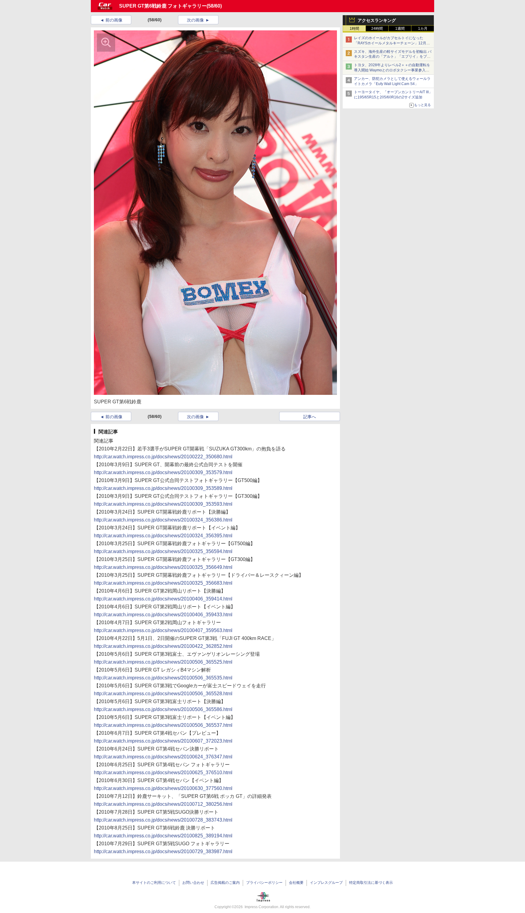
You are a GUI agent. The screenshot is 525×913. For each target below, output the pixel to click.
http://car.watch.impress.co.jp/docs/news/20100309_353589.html (163, 488)
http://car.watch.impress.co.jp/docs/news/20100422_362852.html (163, 646)
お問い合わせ (193, 883)
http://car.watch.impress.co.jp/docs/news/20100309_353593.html (163, 504)
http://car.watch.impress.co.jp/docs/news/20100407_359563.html (163, 630)
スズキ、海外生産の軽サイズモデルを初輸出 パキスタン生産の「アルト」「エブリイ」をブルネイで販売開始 (392, 57)
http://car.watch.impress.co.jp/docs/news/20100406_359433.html (163, 614)
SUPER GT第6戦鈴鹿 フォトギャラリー (163, 6)
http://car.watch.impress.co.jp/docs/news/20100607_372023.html (163, 741)
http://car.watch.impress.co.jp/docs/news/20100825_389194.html (163, 835)
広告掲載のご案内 (225, 883)
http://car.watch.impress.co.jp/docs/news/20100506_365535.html (163, 677)
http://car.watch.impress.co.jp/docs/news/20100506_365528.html (163, 693)
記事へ (309, 416)
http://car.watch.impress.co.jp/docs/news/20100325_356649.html (163, 567)
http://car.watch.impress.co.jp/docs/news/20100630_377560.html (163, 788)
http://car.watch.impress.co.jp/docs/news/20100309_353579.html (163, 472)
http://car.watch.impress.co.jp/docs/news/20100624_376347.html (163, 756)
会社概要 (296, 883)
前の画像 (113, 20)
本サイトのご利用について (154, 883)
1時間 (354, 28)
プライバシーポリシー (264, 883)
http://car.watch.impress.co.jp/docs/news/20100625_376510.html (163, 772)
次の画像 (195, 20)
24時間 (377, 28)
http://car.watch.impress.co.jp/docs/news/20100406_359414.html (163, 598)
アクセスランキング (377, 20)
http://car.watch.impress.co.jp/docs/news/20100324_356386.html (163, 519)
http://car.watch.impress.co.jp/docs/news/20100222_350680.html (163, 456)
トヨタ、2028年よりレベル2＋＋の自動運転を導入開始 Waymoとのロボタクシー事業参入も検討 (392, 70)
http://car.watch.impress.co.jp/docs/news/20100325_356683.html (163, 583)
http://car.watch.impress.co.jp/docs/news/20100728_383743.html (163, 819)
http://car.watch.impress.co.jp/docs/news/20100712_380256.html (163, 804)
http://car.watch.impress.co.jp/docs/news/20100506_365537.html (163, 725)
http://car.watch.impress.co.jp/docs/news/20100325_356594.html (163, 551)
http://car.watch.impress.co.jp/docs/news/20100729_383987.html (163, 851)
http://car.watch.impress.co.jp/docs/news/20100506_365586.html (163, 709)
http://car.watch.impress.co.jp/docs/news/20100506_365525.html (163, 662)
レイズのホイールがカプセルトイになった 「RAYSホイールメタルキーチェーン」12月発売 (392, 43)
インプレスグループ (326, 883)
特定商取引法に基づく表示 (371, 883)
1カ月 (422, 28)
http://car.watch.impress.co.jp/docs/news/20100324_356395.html (163, 535)
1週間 (400, 28)
